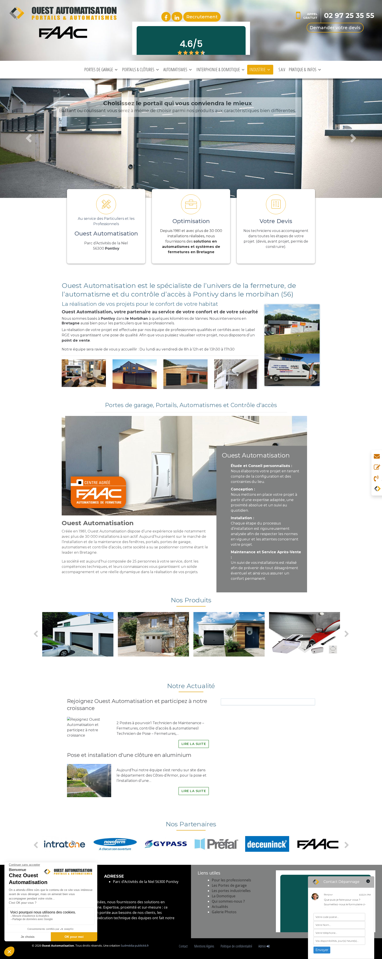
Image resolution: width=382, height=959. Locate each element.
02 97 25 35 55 (349, 15)
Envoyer (321, 950)
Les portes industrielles (231, 890)
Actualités (220, 906)
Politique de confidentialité (236, 946)
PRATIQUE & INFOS (302, 70)
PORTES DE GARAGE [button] (98, 70)
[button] (28, 138)
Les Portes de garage (229, 885)
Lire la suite (193, 744)
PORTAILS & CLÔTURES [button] (138, 70)
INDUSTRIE (257, 70)
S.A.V (282, 70)
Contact (183, 946)
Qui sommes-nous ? (228, 901)
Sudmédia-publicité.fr (135, 946)
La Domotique (223, 896)
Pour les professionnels (231, 880)
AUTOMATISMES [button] (175, 70)
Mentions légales (204, 946)
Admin (262, 946)
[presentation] (35, 634)
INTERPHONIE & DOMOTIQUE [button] (218, 70)
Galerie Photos (224, 911)
